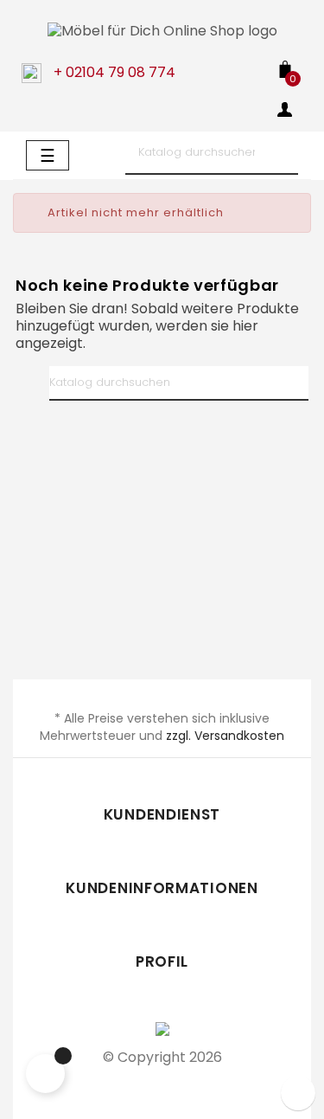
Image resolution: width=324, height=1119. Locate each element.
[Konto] (285, 112)
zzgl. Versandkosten (225, 735)
